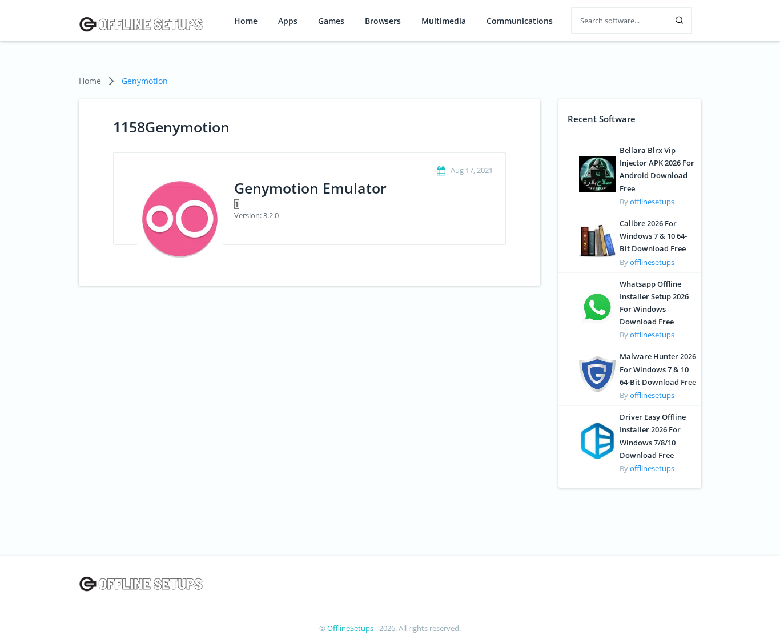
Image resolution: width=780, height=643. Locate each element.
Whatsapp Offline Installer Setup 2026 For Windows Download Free (654, 303)
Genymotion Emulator (310, 188)
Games (331, 21)
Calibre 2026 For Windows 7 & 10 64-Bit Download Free (653, 236)
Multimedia (443, 21)
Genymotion (145, 80)
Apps (287, 21)
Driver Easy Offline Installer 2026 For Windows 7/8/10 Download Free (653, 436)
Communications (520, 21)
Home (246, 21)
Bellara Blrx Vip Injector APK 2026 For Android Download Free (657, 169)
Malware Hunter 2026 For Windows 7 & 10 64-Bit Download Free (658, 369)
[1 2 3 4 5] (358, 203)
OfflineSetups (350, 628)
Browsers (383, 21)
